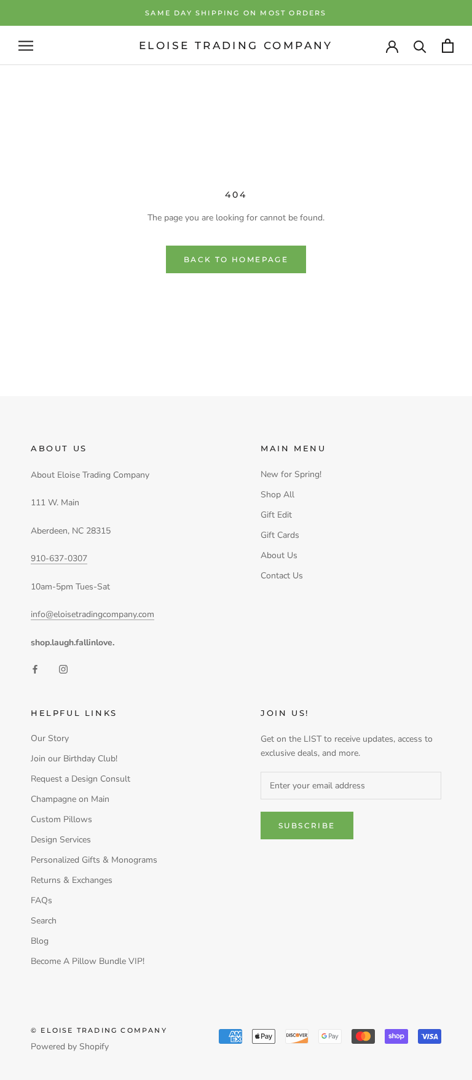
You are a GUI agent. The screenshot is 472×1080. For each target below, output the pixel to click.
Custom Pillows (61, 819)
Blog (40, 941)
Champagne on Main (70, 799)
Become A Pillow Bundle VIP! (87, 961)
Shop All (277, 494)
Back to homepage (236, 259)
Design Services (61, 839)
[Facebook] (35, 669)
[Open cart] (448, 46)
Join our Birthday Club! (74, 758)
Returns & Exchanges (71, 880)
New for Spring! (291, 474)
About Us (279, 555)
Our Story (50, 738)
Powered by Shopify (70, 1046)
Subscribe (307, 825)
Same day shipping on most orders (235, 13)
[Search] (420, 45)
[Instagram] (63, 669)
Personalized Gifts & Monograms (94, 860)
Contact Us (282, 575)
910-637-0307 (59, 558)
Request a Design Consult (80, 779)
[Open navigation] (25, 46)
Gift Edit (276, 515)
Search (44, 921)
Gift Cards (280, 535)
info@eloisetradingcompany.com (92, 614)
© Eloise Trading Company (99, 1030)
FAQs (41, 900)
